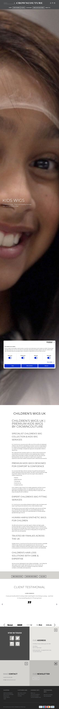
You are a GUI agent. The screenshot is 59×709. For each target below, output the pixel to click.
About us (33, 693)
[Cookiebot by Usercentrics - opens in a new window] (47, 342)
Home (10, 7)
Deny (13, 365)
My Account (6, 695)
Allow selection (29, 365)
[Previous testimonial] (2, 604)
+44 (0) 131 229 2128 (7, 677)
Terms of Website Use (36, 697)
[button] (4, 625)
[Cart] (54, 3)
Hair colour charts (22, 693)
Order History (6, 697)
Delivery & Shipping (7, 693)
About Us (47, 7)
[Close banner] (54, 342)
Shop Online (16, 7)
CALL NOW (42, 576)
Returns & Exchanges (8, 694)
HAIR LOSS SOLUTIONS (38, 7)
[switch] (23, 358)
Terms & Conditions (35, 694)
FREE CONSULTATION (17, 576)
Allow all (46, 365)
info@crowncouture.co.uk (9, 679)
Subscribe (36, 678)
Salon (22, 7)
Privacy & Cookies (35, 695)
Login (4, 698)
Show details (49, 362)
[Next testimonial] (56, 604)
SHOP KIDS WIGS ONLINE (31, 576)
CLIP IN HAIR (29, 7)
